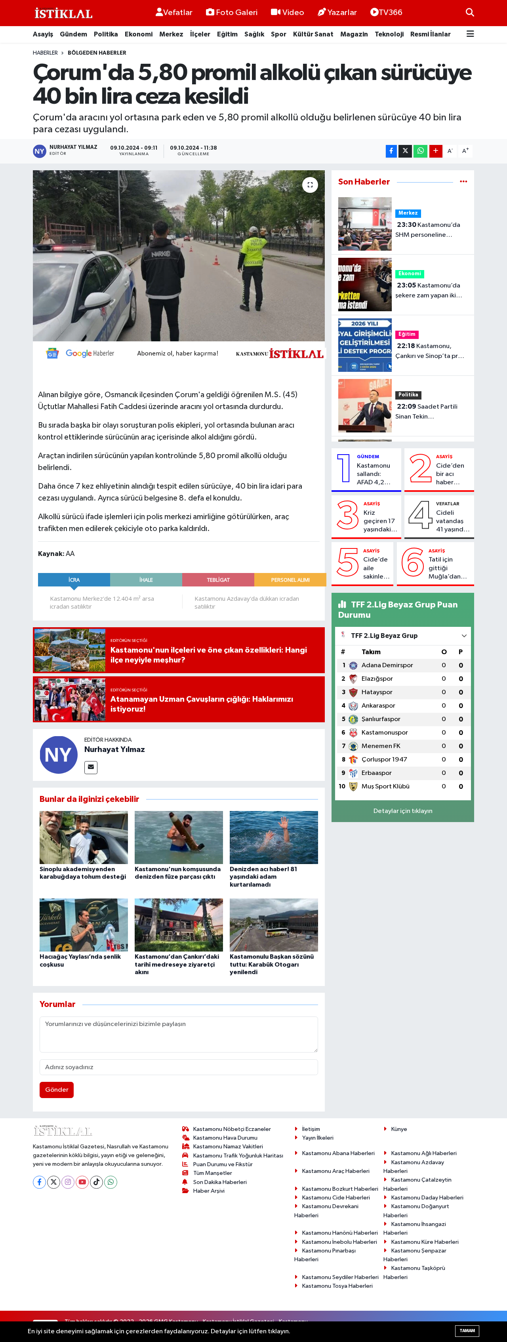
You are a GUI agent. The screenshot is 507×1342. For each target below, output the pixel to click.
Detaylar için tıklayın (403, 811)
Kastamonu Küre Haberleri (425, 1242)
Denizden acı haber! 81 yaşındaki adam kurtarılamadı (263, 876)
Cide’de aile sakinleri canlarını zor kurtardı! (376, 568)
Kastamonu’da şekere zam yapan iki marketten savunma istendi (427, 291)
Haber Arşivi (209, 1191)
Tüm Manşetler (212, 1173)
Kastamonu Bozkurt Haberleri (340, 1189)
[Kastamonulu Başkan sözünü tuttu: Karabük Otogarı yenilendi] (274, 924)
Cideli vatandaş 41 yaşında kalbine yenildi (451, 522)
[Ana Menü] (470, 34)
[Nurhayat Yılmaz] (59, 754)
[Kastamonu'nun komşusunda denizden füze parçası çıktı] (179, 837)
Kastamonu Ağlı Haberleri (424, 1153)
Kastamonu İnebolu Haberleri (339, 1242)
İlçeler (200, 34)
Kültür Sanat (313, 34)
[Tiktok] (96, 1182)
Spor (278, 34)
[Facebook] (39, 1182)
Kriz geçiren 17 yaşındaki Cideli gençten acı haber (379, 522)
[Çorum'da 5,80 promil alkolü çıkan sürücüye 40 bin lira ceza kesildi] (179, 255)
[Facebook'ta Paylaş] (391, 151)
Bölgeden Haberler (97, 53)
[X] (53, 1182)
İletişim (311, 1129)
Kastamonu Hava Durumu (225, 1138)
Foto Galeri (236, 12)
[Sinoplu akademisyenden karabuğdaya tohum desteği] (84, 837)
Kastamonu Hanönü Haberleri (340, 1233)
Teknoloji (389, 34)
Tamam (467, 1331)
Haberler (45, 53)
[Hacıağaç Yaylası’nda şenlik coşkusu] (84, 924)
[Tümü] (463, 182)
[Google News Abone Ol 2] (182, 353)
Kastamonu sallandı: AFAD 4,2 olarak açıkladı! (373, 475)
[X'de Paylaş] (405, 151)
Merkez (171, 34)
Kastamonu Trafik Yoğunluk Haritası (238, 1156)
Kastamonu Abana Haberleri (338, 1153)
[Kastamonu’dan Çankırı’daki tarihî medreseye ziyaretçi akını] (179, 924)
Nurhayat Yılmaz (114, 750)
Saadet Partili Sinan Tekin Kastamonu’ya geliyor (427, 412)
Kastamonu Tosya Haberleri (337, 1286)
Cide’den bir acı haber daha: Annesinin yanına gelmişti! (450, 475)
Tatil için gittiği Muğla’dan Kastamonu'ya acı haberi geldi (450, 568)
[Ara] (470, 13)
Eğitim (227, 34)
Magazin (354, 34)
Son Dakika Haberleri (220, 1182)
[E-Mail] (90, 767)
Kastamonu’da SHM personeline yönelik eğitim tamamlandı (427, 230)
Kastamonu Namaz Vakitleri (228, 1147)
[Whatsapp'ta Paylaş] (420, 151)
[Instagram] (67, 1182)
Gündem (73, 34)
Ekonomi (138, 34)
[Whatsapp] (110, 1182)
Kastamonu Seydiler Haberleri (340, 1277)
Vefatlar (178, 12)
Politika (106, 34)
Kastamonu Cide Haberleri (336, 1198)
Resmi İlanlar (430, 34)
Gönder (57, 1090)
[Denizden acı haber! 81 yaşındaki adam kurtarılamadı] (274, 837)
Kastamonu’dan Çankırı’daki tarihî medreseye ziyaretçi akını (177, 964)
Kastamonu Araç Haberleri (336, 1171)
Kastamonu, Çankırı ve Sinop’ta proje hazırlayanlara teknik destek (431, 352)
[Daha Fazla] (435, 151)
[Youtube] (82, 1182)
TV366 (390, 12)
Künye (399, 1129)
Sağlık (254, 34)
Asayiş (43, 34)
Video (293, 12)
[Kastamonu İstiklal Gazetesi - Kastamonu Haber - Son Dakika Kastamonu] (62, 13)
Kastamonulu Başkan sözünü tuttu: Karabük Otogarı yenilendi (272, 964)
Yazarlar (342, 12)
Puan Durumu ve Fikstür (223, 1164)
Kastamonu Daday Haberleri (427, 1198)
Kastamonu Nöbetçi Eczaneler (232, 1129)
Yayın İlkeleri (318, 1138)
